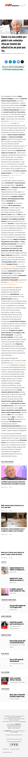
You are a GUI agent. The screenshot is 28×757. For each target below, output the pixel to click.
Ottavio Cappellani (15, 698)
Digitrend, (3, 487)
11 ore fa (6, 487)
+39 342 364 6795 (17, 726)
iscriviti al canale (17, 69)
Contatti (6, 749)
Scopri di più (23, 721)
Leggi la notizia (13, 571)
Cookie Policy (7, 752)
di (10, 609)
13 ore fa (6, 510)
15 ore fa (6, 534)
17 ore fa (6, 557)
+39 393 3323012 (14, 732)
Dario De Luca (10, 53)
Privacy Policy (15, 749)
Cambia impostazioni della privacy (14, 739)
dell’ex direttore (16, 173)
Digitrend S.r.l (19, 734)
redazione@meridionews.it (15, 725)
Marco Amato (14, 609)
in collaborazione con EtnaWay (18, 682)
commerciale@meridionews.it (18, 730)
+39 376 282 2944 (16, 728)
